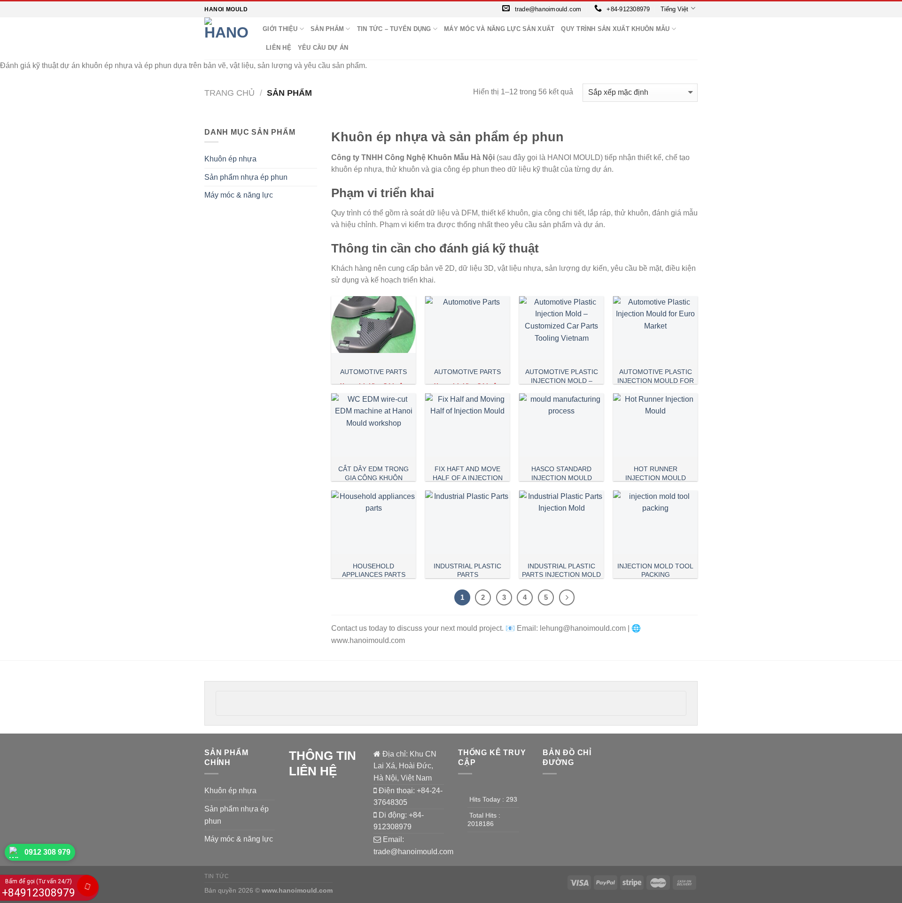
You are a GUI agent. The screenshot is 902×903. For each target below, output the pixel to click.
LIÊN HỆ (278, 47)
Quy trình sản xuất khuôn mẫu (615, 28)
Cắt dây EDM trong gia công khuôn (373, 473)
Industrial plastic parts (467, 570)
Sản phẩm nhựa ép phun (246, 177)
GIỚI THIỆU (280, 28)
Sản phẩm (327, 28)
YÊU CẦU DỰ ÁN (323, 47)
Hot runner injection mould (655, 473)
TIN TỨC (216, 876)
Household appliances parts (373, 570)
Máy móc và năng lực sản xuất (499, 28)
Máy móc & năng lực (238, 195)
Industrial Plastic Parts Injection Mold (561, 570)
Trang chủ (229, 93)
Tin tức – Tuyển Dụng (394, 28)
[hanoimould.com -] (226, 38)
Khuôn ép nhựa (230, 159)
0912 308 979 (47, 852)
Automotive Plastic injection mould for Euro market (655, 380)
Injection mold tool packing (655, 570)
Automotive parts (373, 371)
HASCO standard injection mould (561, 473)
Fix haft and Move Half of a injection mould (468, 477)
